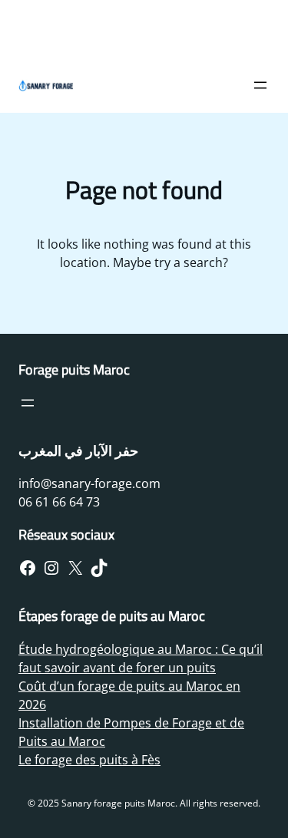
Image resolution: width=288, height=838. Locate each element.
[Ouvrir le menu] (260, 85)
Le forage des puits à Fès (89, 759)
